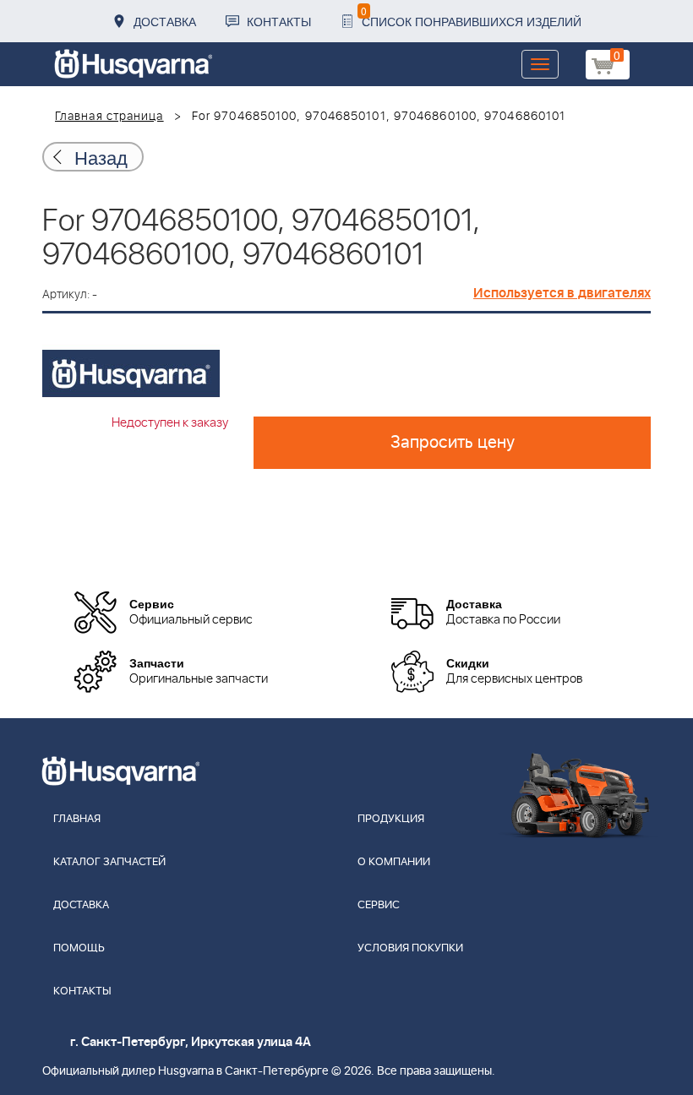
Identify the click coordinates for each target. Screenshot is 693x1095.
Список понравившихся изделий (471, 16)
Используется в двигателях (562, 293)
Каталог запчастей (109, 862)
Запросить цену (452, 442)
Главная (77, 819)
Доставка (165, 21)
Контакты (279, 21)
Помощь (79, 948)
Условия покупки (410, 948)
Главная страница (109, 116)
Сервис (378, 905)
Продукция (390, 819)
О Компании (393, 862)
